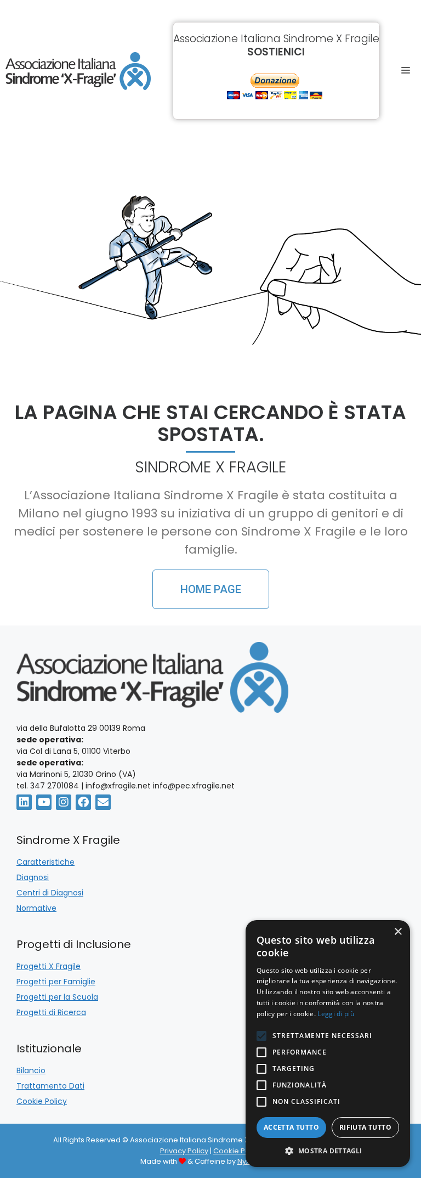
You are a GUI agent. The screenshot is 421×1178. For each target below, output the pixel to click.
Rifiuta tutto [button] (365, 1127)
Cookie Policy (41, 1101)
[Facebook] (83, 802)
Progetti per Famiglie (55, 981)
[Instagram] (63, 802)
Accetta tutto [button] (291, 1127)
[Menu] (408, 70)
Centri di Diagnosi (49, 892)
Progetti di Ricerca (51, 1012)
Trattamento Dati (50, 1085)
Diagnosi (32, 877)
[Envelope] (103, 802)
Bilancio (30, 1070)
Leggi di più (335, 1013)
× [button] (398, 932)
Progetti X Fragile (48, 966)
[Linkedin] (24, 802)
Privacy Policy (184, 1151)
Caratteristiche (45, 861)
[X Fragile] (78, 71)
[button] (328, 1150)
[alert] (328, 1043)
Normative (36, 908)
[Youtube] (44, 802)
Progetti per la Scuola (57, 996)
